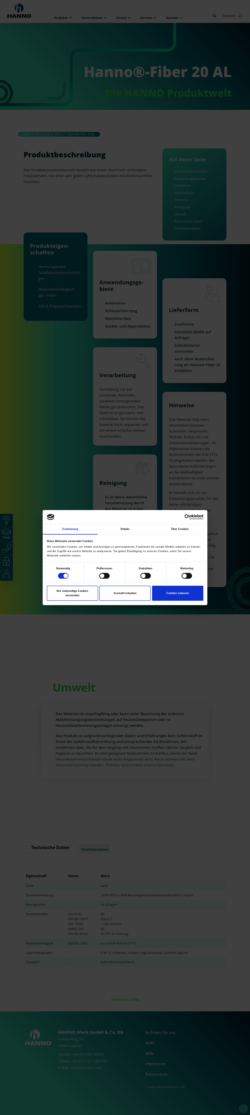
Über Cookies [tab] (180, 529)
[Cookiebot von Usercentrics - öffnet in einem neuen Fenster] (187, 517)
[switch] (104, 576)
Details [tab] (125, 529)
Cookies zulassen (177, 593)
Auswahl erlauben (125, 593)
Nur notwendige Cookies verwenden (72, 593)
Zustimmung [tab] (70, 529)
